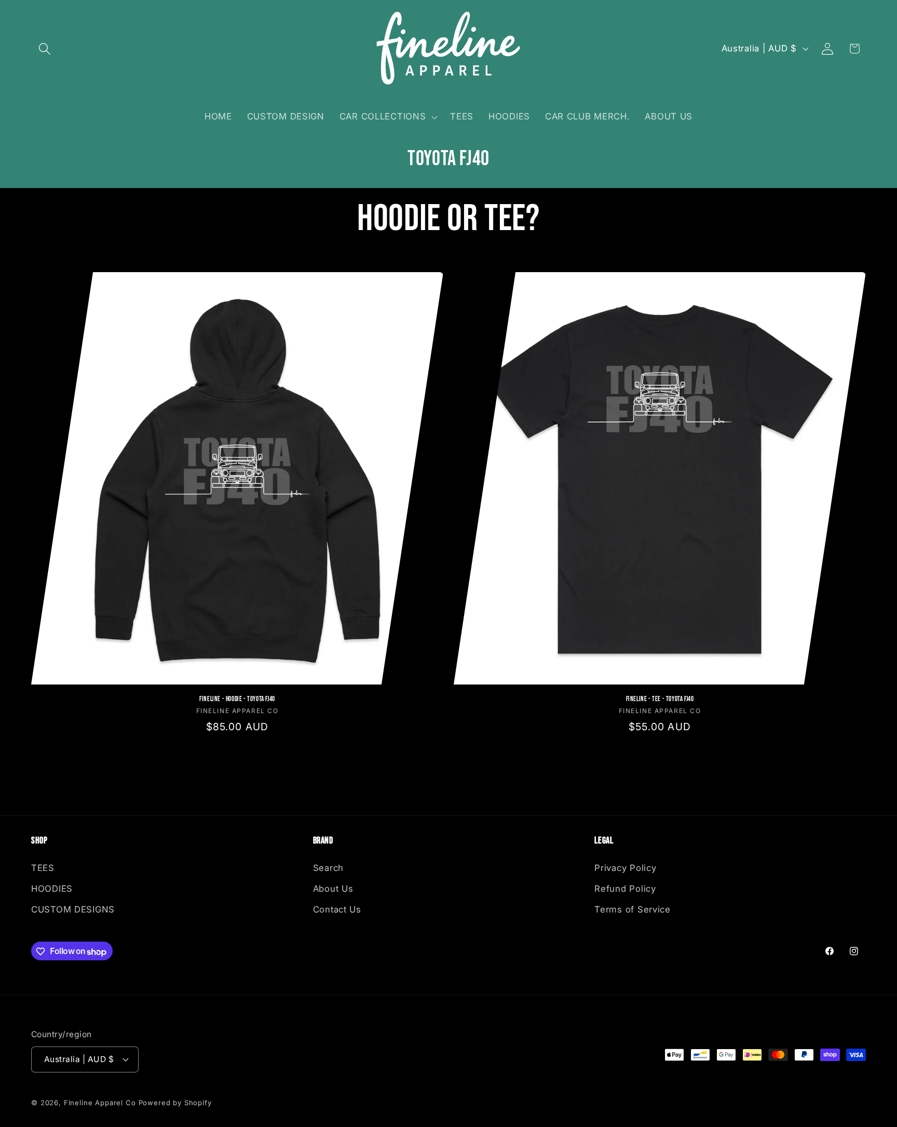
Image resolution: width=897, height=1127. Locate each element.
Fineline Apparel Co (100, 1102)
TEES (43, 868)
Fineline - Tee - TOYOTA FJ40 (660, 699)
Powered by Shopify (175, 1102)
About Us (333, 888)
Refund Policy (625, 888)
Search (328, 868)
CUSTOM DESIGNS (73, 909)
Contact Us (337, 909)
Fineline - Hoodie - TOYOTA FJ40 (237, 699)
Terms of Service (632, 909)
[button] (45, 48)
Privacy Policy (625, 868)
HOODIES (52, 888)
